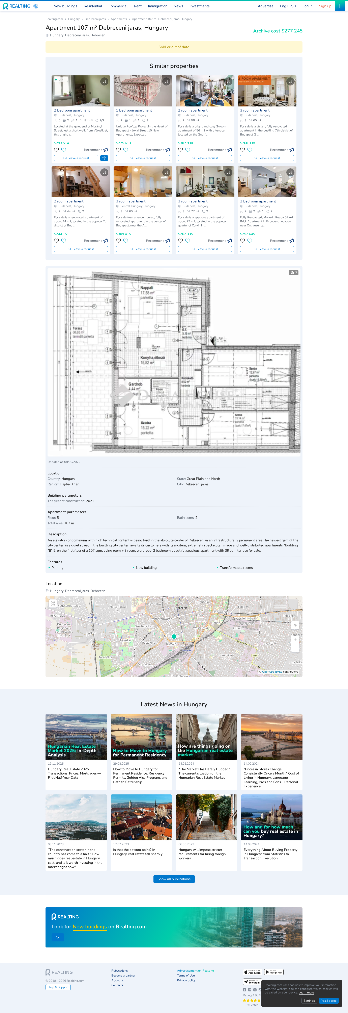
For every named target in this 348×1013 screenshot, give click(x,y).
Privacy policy (186, 980)
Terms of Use (186, 976)
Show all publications (174, 879)
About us (117, 980)
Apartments (119, 19)
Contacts (117, 985)
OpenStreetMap (272, 671)
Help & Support (58, 987)
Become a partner (123, 976)
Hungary (74, 19)
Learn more (306, 992)
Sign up (325, 6)
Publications (119, 971)
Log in (307, 6)
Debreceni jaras (95, 19)
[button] (35, 6)
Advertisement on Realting (195, 971)
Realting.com (54, 19)
